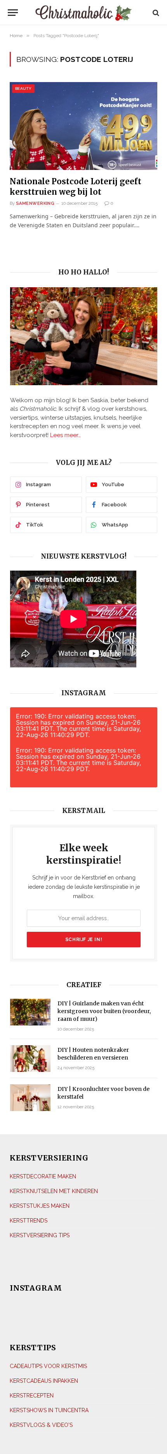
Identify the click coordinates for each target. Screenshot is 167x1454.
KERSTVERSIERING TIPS (40, 1235)
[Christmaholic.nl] (84, 12)
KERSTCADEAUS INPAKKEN (44, 1381)
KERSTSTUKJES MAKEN (40, 1206)
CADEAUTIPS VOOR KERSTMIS (48, 1366)
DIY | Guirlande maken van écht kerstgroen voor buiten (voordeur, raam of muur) (104, 1011)
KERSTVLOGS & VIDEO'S (41, 1425)
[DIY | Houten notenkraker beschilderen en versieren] (30, 1058)
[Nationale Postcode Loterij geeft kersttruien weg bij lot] (83, 126)
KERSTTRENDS (28, 1220)
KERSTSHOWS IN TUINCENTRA (49, 1410)
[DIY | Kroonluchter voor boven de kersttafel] (30, 1097)
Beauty (23, 88)
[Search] (155, 12)
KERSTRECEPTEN (32, 1395)
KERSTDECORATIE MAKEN (43, 1176)
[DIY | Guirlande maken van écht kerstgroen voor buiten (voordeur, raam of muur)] (30, 1012)
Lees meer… (65, 435)
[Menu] (15, 12)
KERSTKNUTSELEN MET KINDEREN (54, 1191)
